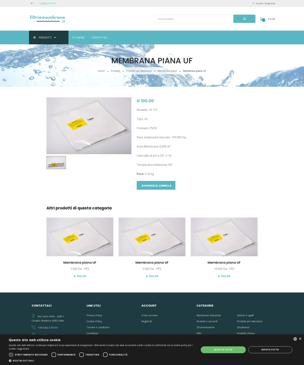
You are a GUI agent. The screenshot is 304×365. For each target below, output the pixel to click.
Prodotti (45, 37)
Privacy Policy (94, 315)
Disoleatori (243, 327)
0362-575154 (48, 3)
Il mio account (149, 315)
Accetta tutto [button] (223, 349)
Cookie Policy (94, 321)
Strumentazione (206, 327)
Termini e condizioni (98, 327)
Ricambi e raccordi (207, 321)
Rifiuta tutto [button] (270, 349)
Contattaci (99, 37)
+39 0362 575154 (48, 327)
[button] (101, 360)
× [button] (300, 339)
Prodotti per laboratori (249, 321)
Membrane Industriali (209, 315)
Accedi (259, 3)
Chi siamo (78, 37)
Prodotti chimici (246, 333)
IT (32, 3)
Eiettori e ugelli (245, 315)
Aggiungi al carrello (156, 185)
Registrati (270, 3)
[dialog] (152, 350)
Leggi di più (23, 348)
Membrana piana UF (79, 262)
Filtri (199, 333)
